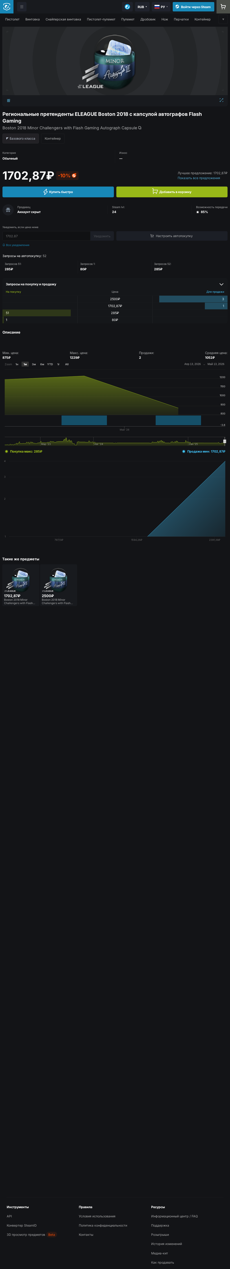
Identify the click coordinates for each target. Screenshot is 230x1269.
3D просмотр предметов (26, 1234)
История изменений (166, 1244)
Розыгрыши (160, 1234)
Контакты (86, 1234)
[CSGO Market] (6, 6)
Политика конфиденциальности (103, 1225)
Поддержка (160, 1225)
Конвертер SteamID (22, 1225)
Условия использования (97, 1216)
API (9, 1216)
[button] (12, 19)
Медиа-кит (159, 1253)
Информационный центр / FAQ (174, 1216)
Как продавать (162, 1262)
